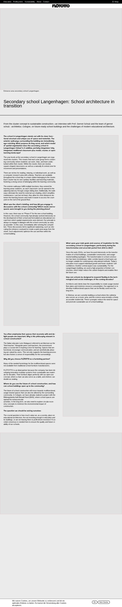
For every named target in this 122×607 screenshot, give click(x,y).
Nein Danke (103, 602)
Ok (95, 602)
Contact (46, 2)
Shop (116, 2)
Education (7, 2)
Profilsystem (18, 2)
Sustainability (30, 2)
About (39, 2)
